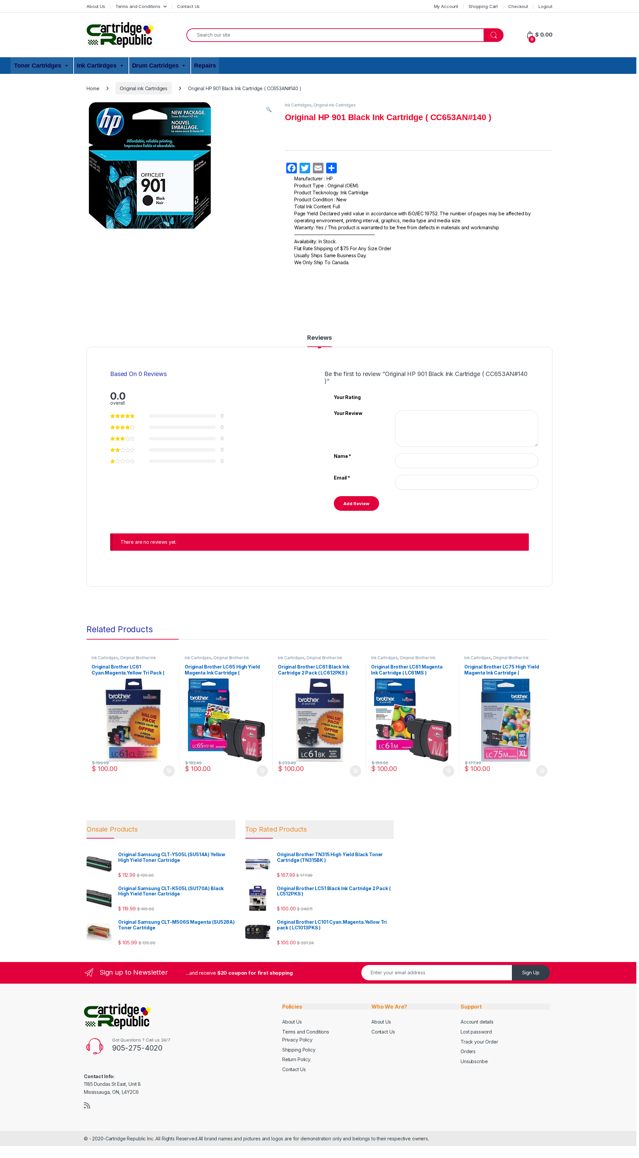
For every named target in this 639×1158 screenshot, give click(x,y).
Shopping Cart (483, 6)
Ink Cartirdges (96, 65)
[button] (269, 109)
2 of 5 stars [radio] (403, 396)
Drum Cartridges (155, 65)
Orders (468, 1051)
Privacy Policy (297, 1040)
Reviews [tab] (319, 338)
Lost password (476, 1032)
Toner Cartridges (37, 65)
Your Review (348, 413)
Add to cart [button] (169, 771)
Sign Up (530, 972)
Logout (545, 6)
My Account (446, 6)
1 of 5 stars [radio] (397, 396)
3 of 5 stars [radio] (410, 396)
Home (93, 88)
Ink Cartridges (298, 104)
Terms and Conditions (137, 6)
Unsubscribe (474, 1061)
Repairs (205, 65)
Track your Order (479, 1042)
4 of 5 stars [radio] (416, 396)
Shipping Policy (299, 1050)
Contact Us (188, 6)
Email (342, 478)
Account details (477, 1022)
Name (342, 456)
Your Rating (347, 397)
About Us (96, 6)
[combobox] (335, 35)
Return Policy (296, 1059)
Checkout (518, 6)
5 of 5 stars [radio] (422, 396)
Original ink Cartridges (143, 88)
